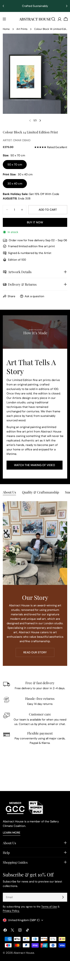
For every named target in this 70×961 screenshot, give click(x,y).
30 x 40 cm (14, 183)
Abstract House (23, 953)
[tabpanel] (35, 583)
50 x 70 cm (14, 164)
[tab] (9, 492)
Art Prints (21, 29)
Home (6, 29)
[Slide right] (40, 121)
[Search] (53, 19)
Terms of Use (49, 906)
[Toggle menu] (4, 19)
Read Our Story (35, 652)
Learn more (11, 833)
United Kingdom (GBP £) (24, 920)
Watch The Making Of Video (34, 465)
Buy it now (35, 222)
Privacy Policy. (11, 910)
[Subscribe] (63, 897)
